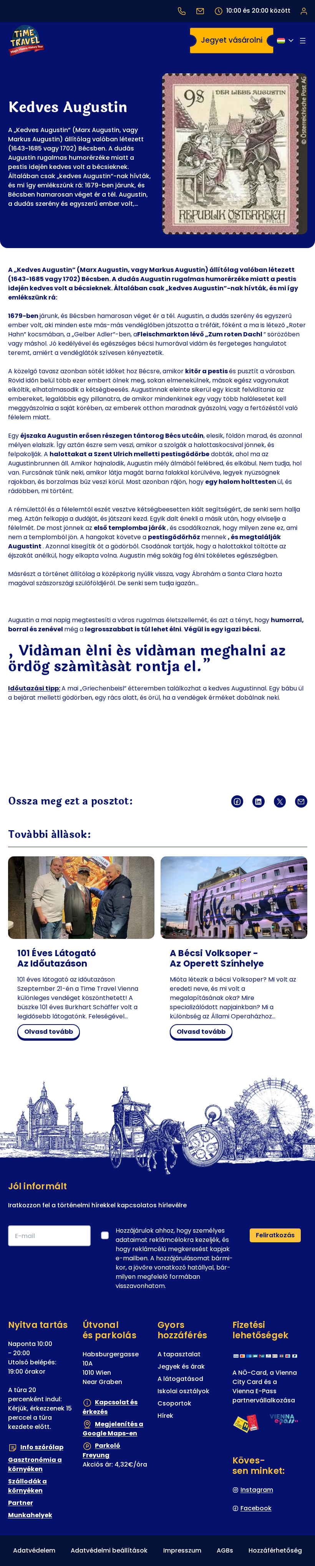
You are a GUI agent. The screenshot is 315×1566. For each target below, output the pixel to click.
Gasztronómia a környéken (35, 1464)
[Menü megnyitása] (302, 40)
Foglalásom (303, 11)
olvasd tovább (50, 1033)
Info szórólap (41, 1447)
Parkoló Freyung (101, 1451)
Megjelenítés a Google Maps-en (113, 1429)
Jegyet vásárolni (231, 40)
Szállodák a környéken (27, 1486)
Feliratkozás (275, 1235)
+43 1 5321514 (181, 11)
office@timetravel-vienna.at (200, 11)
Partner (20, 1502)
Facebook (256, 1508)
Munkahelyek (30, 1515)
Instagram (256, 1489)
